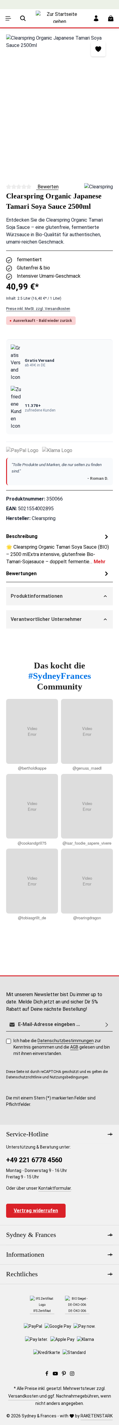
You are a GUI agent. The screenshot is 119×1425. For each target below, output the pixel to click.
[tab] (58, 549)
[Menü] (8, 18)
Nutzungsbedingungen (69, 1077)
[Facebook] (47, 1374)
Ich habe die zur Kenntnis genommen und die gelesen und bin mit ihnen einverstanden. (61, 1047)
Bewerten (47, 187)
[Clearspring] (98, 187)
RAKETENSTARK (97, 1415)
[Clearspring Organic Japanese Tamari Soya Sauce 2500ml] (59, 105)
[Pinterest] (64, 1374)
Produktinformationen (37, 596)
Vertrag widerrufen (36, 1210)
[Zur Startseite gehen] (59, 23)
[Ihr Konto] (96, 18)
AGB (74, 1047)
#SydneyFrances (59, 676)
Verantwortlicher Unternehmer (46, 619)
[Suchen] (23, 18)
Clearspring (44, 518)
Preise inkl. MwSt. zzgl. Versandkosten (38, 309)
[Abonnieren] (107, 1024)
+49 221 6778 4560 (34, 1160)
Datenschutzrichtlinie (23, 1077)
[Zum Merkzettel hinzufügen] (98, 49)
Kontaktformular (54, 1188)
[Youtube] (56, 1374)
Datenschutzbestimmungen (66, 1040)
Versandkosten (23, 1396)
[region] (59, 105)
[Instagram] (72, 1374)
